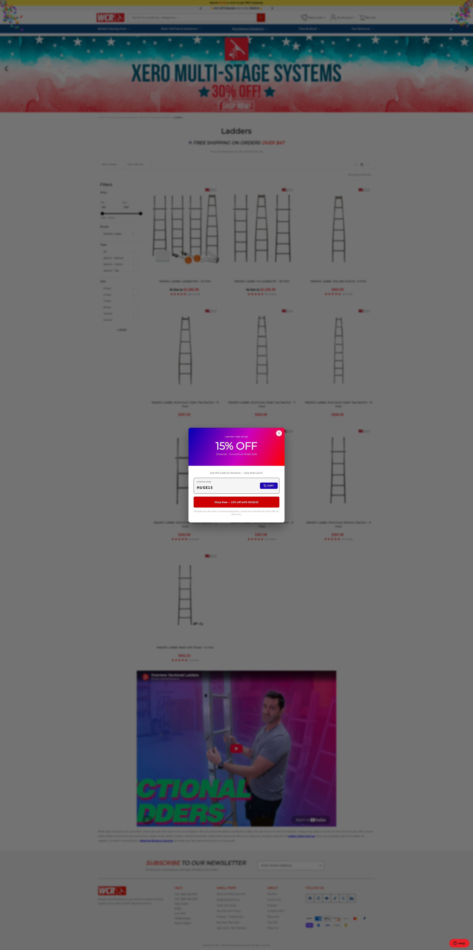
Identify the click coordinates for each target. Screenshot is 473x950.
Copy (270, 485)
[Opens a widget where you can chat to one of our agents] (459, 943)
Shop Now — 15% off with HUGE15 (236, 502)
